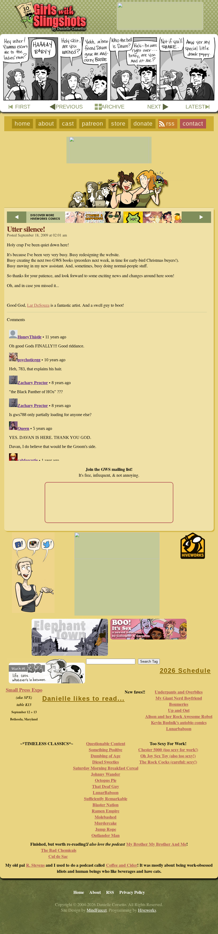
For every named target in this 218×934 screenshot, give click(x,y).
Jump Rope (105, 829)
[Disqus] (109, 394)
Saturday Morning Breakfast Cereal (105, 768)
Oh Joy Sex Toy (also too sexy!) (168, 756)
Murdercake (105, 823)
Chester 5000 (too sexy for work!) (168, 749)
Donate (143, 123)
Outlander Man (105, 835)
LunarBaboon (106, 792)
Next (154, 107)
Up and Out (179, 710)
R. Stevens (35, 865)
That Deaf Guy (105, 786)
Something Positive (105, 749)
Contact (193, 123)
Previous (69, 107)
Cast (68, 123)
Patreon (92, 123)
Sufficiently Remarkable (105, 798)
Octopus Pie (105, 780)
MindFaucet (97, 910)
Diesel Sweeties (105, 762)
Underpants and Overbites (179, 692)
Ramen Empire (105, 811)
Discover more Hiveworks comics (45, 217)
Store (118, 123)
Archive (112, 107)
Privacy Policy (132, 892)
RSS (170, 123)
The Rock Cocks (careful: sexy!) (168, 762)
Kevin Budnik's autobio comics (179, 722)
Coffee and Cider (121, 865)
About (46, 123)
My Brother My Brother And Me (156, 844)
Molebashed (105, 817)
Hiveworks (147, 910)
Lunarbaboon (178, 728)
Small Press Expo (24, 689)
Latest (195, 107)
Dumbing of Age (105, 756)
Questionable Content (105, 743)
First (22, 107)
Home (22, 123)
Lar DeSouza (38, 305)
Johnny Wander (105, 774)
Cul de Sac (58, 856)
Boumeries (178, 704)
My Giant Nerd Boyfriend (179, 698)
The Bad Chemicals (58, 850)
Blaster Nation (106, 805)
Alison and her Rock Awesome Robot (178, 716)
